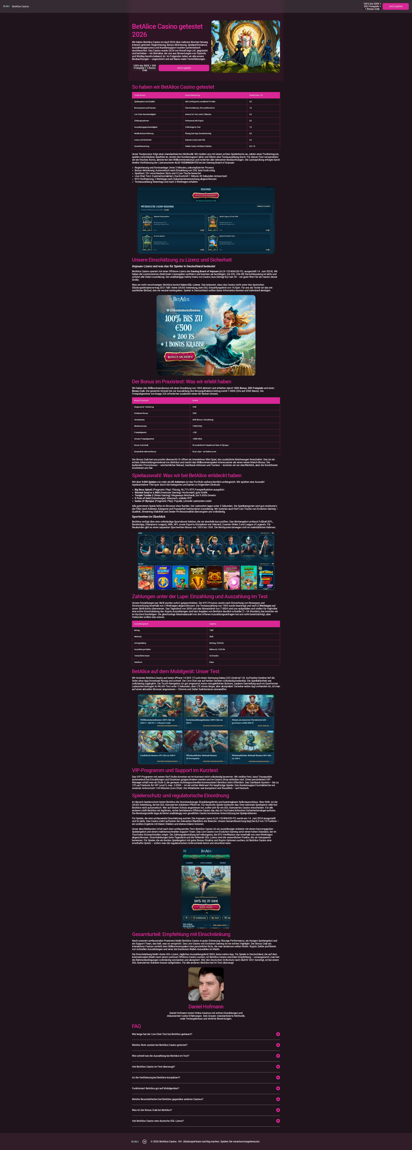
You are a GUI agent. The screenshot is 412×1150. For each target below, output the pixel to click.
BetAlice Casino (20, 6)
